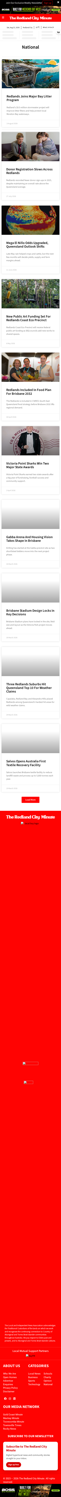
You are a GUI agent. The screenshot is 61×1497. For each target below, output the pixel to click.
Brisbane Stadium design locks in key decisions (30, 612)
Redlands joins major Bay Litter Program (29, 98)
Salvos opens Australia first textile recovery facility (26, 763)
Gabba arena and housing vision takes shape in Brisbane (29, 539)
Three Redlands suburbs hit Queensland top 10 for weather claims (29, 688)
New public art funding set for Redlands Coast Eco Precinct (28, 318)
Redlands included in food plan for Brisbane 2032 (28, 391)
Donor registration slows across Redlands (29, 171)
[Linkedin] (14, 1398)
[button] (30, 800)
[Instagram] (10, 1398)
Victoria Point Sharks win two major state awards (27, 465)
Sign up (47, 3)
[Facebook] (5, 1398)
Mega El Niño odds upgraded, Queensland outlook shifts (27, 244)
